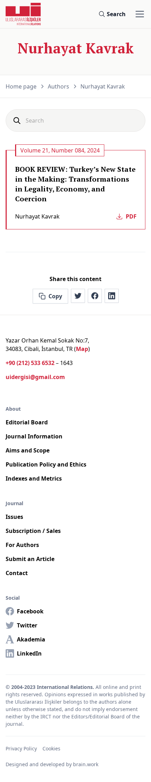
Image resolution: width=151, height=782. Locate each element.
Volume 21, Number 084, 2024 (60, 150)
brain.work (85, 764)
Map (82, 349)
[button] (138, 14)
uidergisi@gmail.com (35, 377)
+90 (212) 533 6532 (30, 363)
